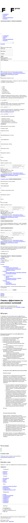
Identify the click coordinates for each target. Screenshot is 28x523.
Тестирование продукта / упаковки (13, 278)
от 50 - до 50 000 (4, 114)
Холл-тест (4, 89)
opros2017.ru (6, 500)
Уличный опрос (5, 92)
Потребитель (6, 266)
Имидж (7, 277)
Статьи (4, 494)
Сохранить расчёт (4, 179)
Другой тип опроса (6, 93)
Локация (8, 281)
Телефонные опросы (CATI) (9, 489)
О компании (6, 14)
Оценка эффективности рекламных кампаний (16, 272)
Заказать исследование (16, 21)
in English (3, 258)
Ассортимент (9, 283)
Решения (5, 15)
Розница (5, 280)
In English (3, 44)
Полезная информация (8, 17)
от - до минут (4, 100)
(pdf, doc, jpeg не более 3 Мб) (7, 170)
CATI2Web (18, 307)
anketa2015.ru (6, 497)
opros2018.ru (6, 501)
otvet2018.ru (5, 502)
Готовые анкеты (6, 496)
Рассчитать (3, 123)
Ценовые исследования (11, 279)
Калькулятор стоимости (5, 21)
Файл (2, 56)
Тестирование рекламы (11, 273)
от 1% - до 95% (4, 107)
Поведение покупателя (11, 284)
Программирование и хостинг (8, 121)
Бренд (4, 274)
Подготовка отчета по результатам (9, 122)
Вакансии (5, 473)
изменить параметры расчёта (15, 179)
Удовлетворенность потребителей (13, 268)
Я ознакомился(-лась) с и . (13, 174)
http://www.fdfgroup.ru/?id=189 (7, 111)
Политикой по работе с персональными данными (12, 72)
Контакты (5, 18)
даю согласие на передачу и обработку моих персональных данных (13, 74)
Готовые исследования (8, 495)
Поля (4, 16)
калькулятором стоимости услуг (8, 457)
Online (3, 88)
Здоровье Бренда (9, 275)
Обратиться (3, 467)
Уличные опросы (8, 308)
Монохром (11, 521)
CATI (3, 86)
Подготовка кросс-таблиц (7, 120)
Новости (5, 472)
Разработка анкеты (6, 118)
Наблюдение (6, 487)
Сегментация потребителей (12, 267)
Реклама (5, 271)
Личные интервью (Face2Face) (10, 486)
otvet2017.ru (5, 498)
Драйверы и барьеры (10, 270)
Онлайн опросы (6, 488)
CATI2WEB (4, 90)
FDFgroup (5, 471)
